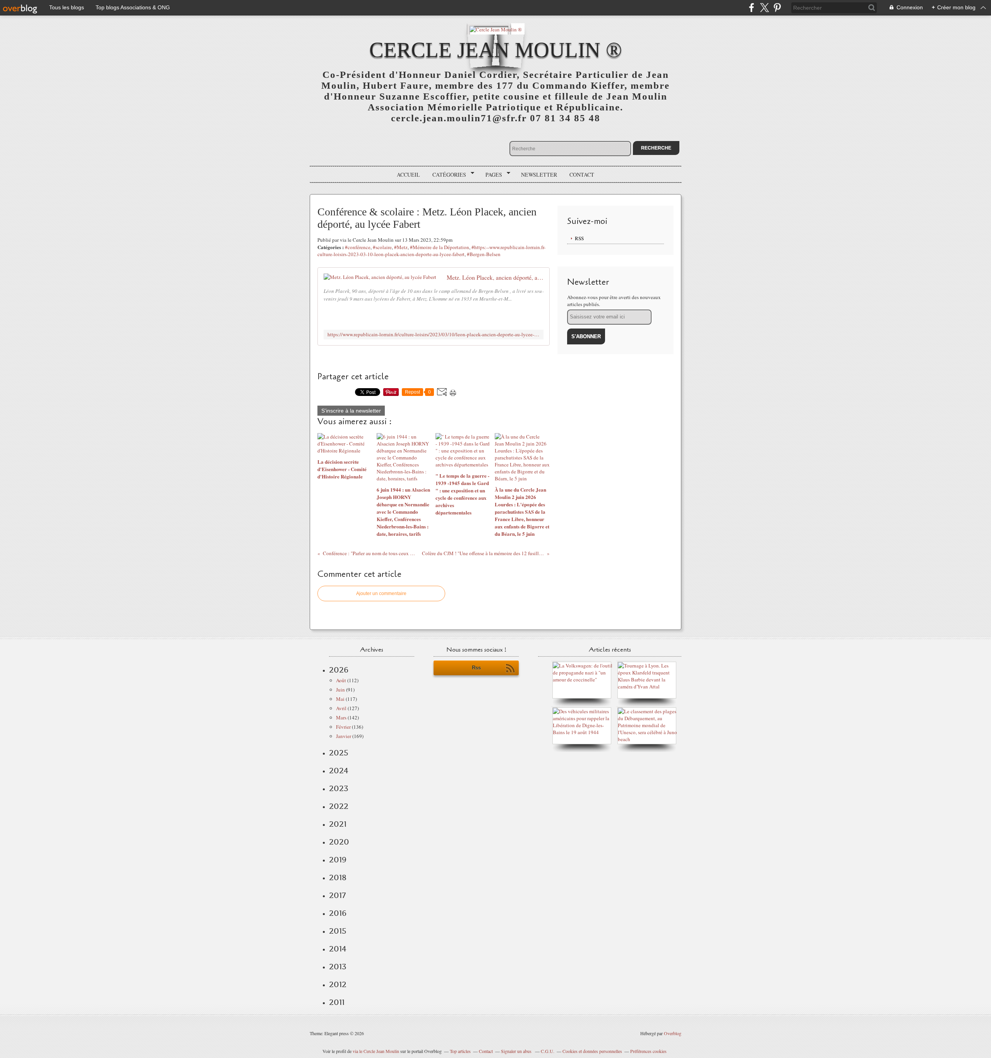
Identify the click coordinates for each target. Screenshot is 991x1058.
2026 (338, 669)
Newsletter (539, 174)
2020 (339, 841)
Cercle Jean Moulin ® (495, 50)
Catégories (446, 175)
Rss (476, 668)
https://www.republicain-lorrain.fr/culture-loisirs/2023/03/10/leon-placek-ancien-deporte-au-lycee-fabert (433, 334)
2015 (337, 931)
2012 (337, 984)
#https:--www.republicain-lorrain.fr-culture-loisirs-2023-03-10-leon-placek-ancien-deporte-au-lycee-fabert (431, 251)
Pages (491, 175)
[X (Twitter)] (764, 7)
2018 (337, 877)
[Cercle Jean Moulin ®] (496, 28)
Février (343, 726)
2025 (338, 752)
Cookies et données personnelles (592, 1051)
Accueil (408, 174)
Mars (341, 717)
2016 (337, 913)
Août (341, 680)
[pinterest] (777, 7)
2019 (337, 859)
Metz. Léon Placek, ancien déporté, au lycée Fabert (495, 277)
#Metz (401, 247)
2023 (338, 788)
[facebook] (751, 7)
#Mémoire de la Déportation (439, 247)
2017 (337, 895)
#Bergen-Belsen (484, 254)
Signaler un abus (517, 1051)
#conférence (357, 247)
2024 (338, 770)
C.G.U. (547, 1051)
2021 (337, 824)
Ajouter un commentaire (381, 593)
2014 (337, 948)
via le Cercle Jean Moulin (376, 1051)
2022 (338, 806)
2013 (337, 966)
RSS (579, 238)
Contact (581, 174)
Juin (340, 689)
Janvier (343, 736)
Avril (341, 708)
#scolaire (382, 247)
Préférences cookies (648, 1051)
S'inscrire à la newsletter (351, 411)
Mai (340, 698)
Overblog (672, 1033)
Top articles (460, 1051)
